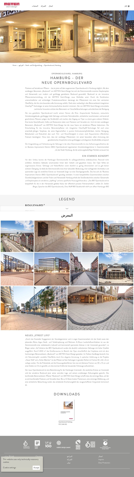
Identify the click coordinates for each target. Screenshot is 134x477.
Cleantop (39, 456)
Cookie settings (9, 467)
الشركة (69, 459)
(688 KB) (63, 424)
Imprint (101, 459)
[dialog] (22, 464)
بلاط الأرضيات (9, 456)
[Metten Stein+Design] (11, 5)
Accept (36, 467)
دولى (68, 463)
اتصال (100, 456)
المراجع (69, 456)
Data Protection (104, 463)
